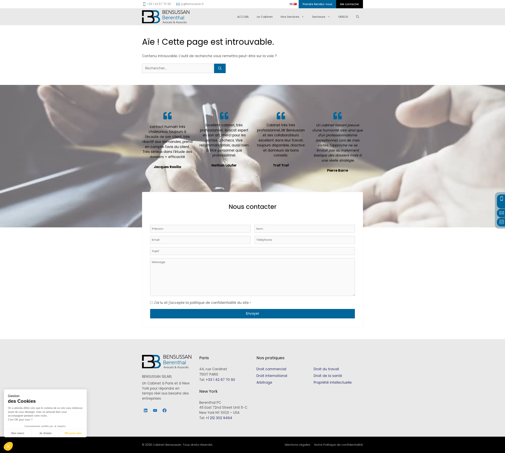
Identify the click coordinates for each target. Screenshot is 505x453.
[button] (8, 446)
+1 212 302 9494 (219, 418)
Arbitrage (264, 382)
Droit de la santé (328, 375)
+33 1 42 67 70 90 (220, 379)
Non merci (17, 433)
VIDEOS (343, 17)
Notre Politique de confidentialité (338, 445)
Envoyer (252, 313)
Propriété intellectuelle (333, 382)
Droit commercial (271, 369)
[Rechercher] (220, 68)
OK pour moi (73, 433)
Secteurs (318, 17)
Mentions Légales (297, 445)
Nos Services (290, 17)
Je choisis (45, 433)
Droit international (271, 375)
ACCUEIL (243, 17)
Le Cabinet (265, 17)
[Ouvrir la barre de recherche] (357, 17)
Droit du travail (326, 369)
